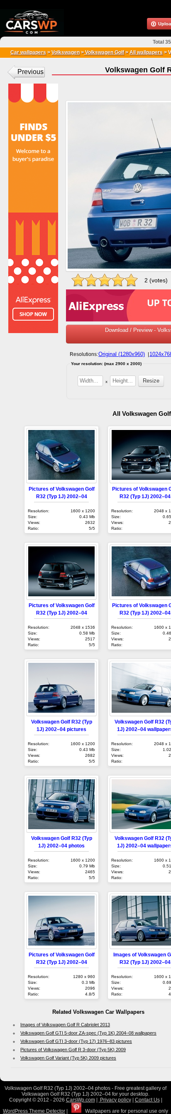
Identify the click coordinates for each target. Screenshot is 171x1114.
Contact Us (147, 1100)
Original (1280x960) (121, 354)
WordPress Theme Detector (34, 1111)
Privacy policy (115, 1100)
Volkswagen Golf (104, 52)
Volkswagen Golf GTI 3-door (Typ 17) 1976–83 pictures (76, 1041)
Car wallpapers (28, 52)
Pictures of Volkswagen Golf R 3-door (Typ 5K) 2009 (73, 1049)
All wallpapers (146, 52)
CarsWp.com (80, 1100)
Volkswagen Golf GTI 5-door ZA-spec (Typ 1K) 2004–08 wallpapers (88, 1032)
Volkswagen (65, 52)
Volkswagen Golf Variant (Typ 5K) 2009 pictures (68, 1057)
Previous (30, 71)
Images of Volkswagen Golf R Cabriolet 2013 (65, 1024)
